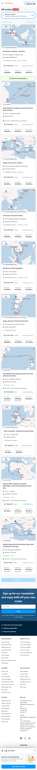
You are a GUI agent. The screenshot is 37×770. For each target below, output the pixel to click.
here (21, 617)
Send (18, 611)
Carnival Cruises (24, 674)
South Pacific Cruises (6, 650)
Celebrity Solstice (5, 706)
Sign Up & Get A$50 (18, 767)
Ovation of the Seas (6, 700)
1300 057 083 (31, 4)
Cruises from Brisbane (25, 645)
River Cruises (4, 690)
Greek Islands (4, 663)
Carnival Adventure (6, 714)
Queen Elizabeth (5, 708)
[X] (25, 738)
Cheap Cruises (4, 671)
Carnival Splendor (5, 719)
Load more (17, 580)
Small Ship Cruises (5, 692)
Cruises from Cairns (25, 650)
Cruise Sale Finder (5, 676)
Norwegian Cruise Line (25, 682)
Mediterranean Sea (6, 647)
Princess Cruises (24, 676)
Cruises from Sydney (25, 642)
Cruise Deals (4, 674)
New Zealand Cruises (6, 645)
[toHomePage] (8, 3)
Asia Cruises (4, 652)
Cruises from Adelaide (25, 647)
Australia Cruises (5, 642)
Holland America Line (25, 679)
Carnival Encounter (5, 716)
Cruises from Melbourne (26, 652)
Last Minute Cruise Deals (7, 682)
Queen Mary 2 (4, 711)
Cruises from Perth (24, 655)
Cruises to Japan (5, 655)
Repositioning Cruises (6, 687)
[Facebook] (21, 738)
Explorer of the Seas (6, 703)
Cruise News (23, 745)
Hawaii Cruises (5, 658)
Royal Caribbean (24, 671)
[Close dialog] (35, 751)
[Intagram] (29, 738)
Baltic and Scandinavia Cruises (8, 660)
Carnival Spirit (4, 721)
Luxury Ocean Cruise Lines (7, 684)
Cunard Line (23, 684)
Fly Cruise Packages (6, 679)
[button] (8, 71)
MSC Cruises (23, 687)
